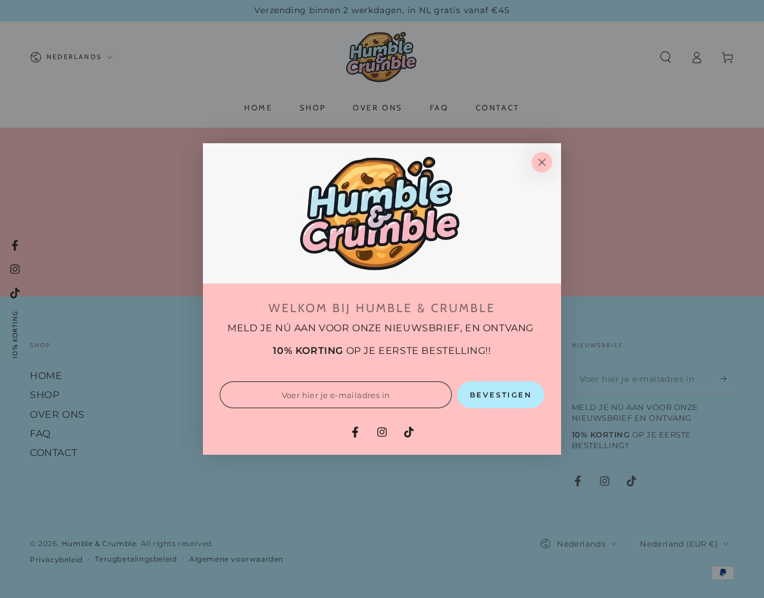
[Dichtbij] (542, 162)
